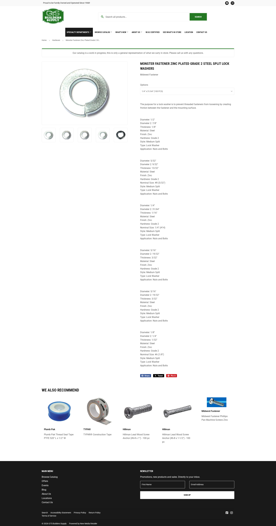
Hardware (56, 40)
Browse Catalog (102, 32)
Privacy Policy (80, 512)
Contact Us (201, 32)
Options (144, 84)
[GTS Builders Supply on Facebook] (227, 513)
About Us (136, 32)
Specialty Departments (78, 32)
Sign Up (187, 495)
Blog (44, 489)
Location (189, 32)
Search (201, 17)
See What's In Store (172, 32)
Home (44, 40)
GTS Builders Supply (58, 523)
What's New (121, 32)
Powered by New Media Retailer (83, 523)
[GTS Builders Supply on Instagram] (231, 513)
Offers (45, 481)
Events (45, 485)
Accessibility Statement (60, 512)
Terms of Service (49, 516)
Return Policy (94, 512)
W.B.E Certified (153, 32)
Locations (47, 498)
